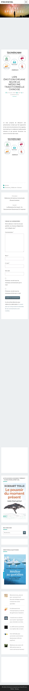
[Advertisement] (14, 34)
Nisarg (17, 689)
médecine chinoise (16, 187)
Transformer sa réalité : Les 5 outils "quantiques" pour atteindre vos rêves (16, 620)
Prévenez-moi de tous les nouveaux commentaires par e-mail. (13, 283)
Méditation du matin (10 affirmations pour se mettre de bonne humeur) (17, 647)
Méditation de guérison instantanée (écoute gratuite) (15, 198)
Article (7, 185)
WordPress (23, 687)
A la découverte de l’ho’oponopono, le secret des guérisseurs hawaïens (17, 611)
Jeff (19, 92)
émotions (7, 187)
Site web (7, 270)
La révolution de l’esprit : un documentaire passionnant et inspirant (15, 207)
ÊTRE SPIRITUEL (7, 2)
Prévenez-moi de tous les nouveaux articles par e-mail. (13, 292)
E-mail (7, 263)
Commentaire (9, 232)
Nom (7, 255)
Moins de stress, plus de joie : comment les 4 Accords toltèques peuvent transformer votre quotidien (17, 599)
